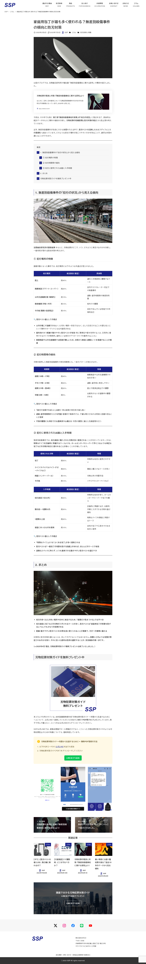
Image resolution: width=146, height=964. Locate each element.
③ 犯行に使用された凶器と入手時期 (57, 168)
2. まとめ (44, 173)
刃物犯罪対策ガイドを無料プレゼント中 (55, 178)
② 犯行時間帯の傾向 (51, 163)
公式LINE (60, 746)
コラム (74, 32)
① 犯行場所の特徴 (50, 157)
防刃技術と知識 (85, 32)
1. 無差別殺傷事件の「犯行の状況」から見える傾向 (60, 152)
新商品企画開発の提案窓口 (81, 955)
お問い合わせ (67, 955)
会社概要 (59, 955)
